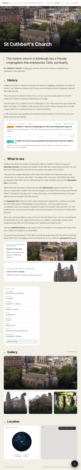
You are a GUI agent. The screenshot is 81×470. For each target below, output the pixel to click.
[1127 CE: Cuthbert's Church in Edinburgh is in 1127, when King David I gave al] (59, 134)
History (57, 3)
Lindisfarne (51, 85)
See (62, 3)
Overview (50, 3)
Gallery (68, 3)
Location (75, 3)
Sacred (12, 3)
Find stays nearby (21, 341)
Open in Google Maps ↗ (67, 428)
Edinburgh (27, 68)
